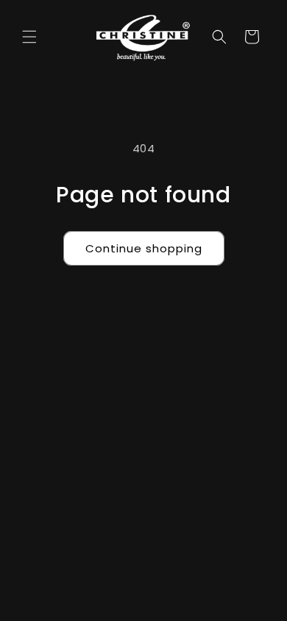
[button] (29, 37)
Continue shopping (143, 248)
